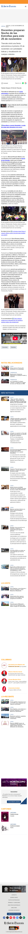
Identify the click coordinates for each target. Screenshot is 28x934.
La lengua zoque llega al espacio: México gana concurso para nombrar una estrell (13, 233)
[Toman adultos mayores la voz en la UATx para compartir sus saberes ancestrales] (5, 702)
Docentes (4, 347)
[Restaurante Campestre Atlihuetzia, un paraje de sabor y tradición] (5, 374)
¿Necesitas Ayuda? (14, 914)
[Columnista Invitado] (4, 689)
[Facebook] (4, 917)
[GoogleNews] (17, 917)
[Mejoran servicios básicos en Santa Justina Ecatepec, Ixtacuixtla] (5, 515)
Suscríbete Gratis (14, 801)
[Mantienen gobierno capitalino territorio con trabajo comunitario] (5, 716)
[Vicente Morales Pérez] (4, 681)
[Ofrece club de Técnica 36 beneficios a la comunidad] (5, 368)
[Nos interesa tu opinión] (14, 889)
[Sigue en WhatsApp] (23, 83)
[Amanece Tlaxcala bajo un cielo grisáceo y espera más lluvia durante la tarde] (5, 475)
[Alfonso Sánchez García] (4, 673)
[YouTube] (11, 917)
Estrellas (13, 347)
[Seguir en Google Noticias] (25, 83)
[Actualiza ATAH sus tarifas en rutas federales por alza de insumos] (5, 555)
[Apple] (20, 917)
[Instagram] (14, 917)
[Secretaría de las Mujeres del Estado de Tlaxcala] (4, 665)
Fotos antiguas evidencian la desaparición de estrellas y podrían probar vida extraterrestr (12, 320)
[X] (7, 917)
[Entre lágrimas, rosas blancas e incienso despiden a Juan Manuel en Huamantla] (5, 709)
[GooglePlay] (24, 917)
